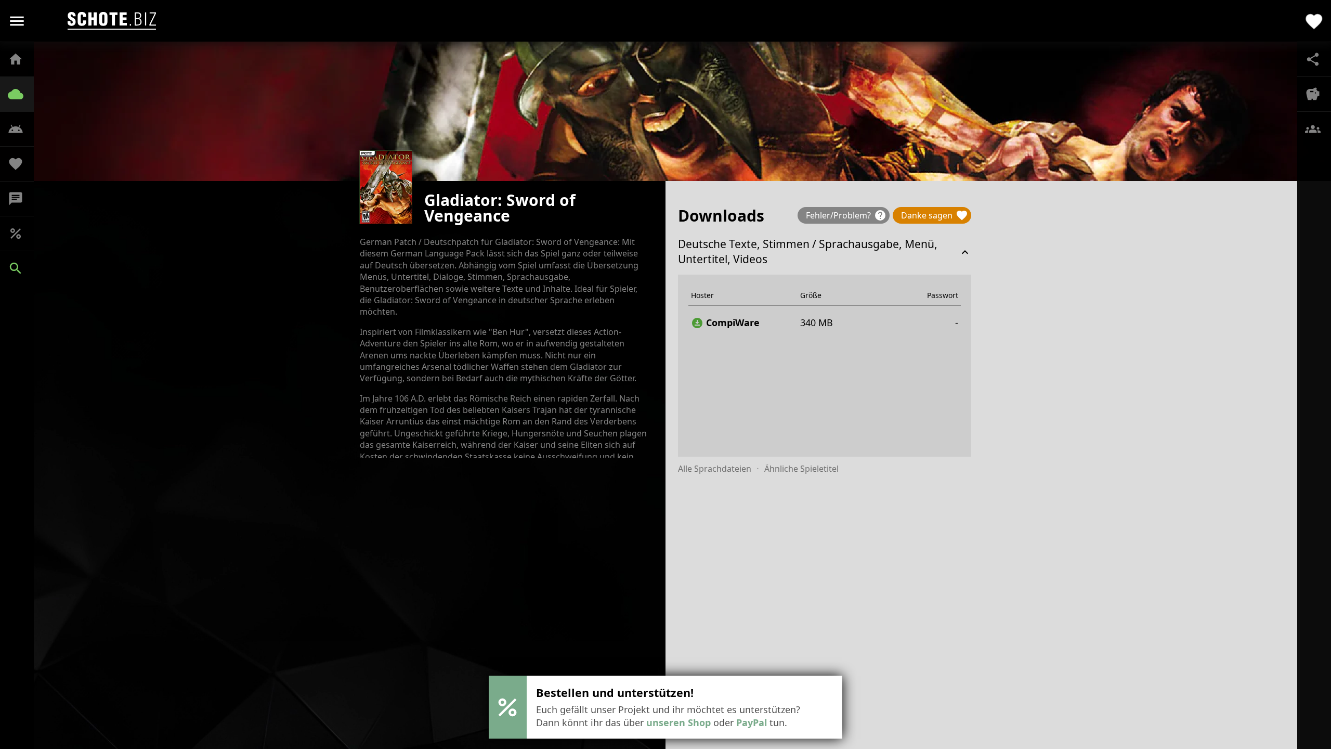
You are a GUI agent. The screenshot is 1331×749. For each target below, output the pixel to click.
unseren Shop (678, 722)
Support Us (21, 164)
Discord (21, 198)
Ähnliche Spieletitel (801, 468)
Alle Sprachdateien (714, 468)
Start (21, 59)
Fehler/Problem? (846, 215)
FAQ (21, 129)
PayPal (751, 722)
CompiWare (725, 322)
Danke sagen (934, 215)
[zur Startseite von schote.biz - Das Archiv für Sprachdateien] (112, 21)
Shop (21, 233)
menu (17, 21)
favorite (1314, 20)
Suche (21, 268)
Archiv (21, 94)
